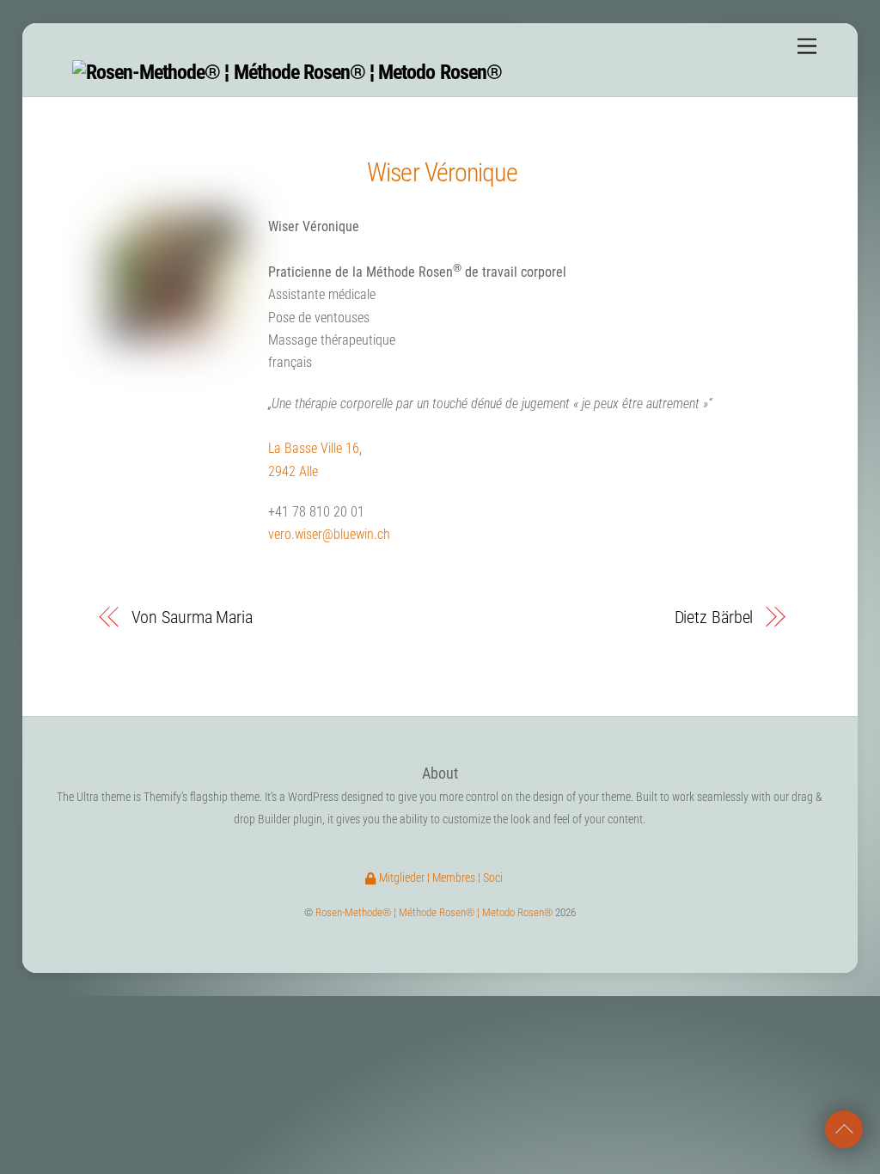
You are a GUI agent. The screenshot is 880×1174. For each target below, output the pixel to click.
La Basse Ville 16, (315, 448)
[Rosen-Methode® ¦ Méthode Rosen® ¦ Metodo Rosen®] (287, 72)
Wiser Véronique (442, 172)
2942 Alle (293, 471)
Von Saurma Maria (192, 617)
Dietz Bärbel (714, 617)
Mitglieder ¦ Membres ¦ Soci (439, 878)
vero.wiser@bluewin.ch (329, 534)
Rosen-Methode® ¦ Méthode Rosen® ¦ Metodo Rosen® (434, 912)
